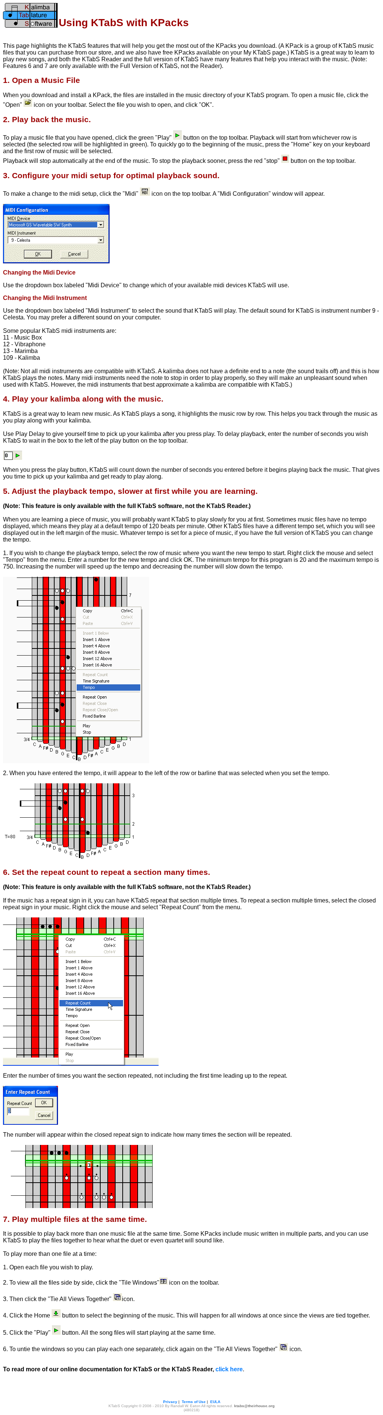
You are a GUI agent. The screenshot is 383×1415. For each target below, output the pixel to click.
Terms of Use (194, 1402)
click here (229, 1369)
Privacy (170, 1402)
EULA (215, 1402)
